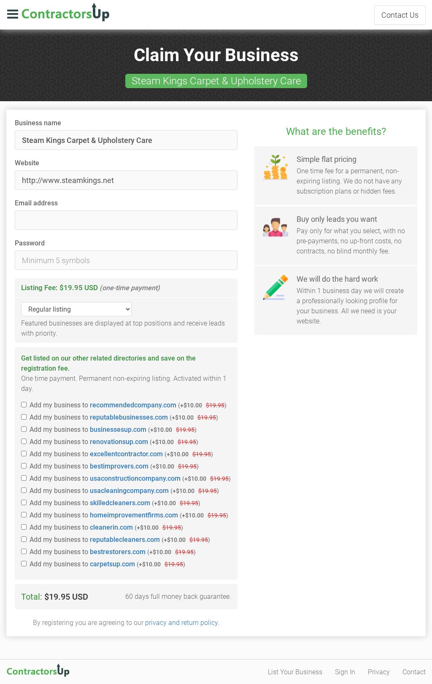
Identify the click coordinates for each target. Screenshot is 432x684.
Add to (128, 405)
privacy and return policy (181, 623)
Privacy (379, 672)
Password (30, 243)
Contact (399, 15)
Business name (38, 123)
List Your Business (295, 672)
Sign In (345, 672)
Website (27, 163)
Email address (36, 203)
